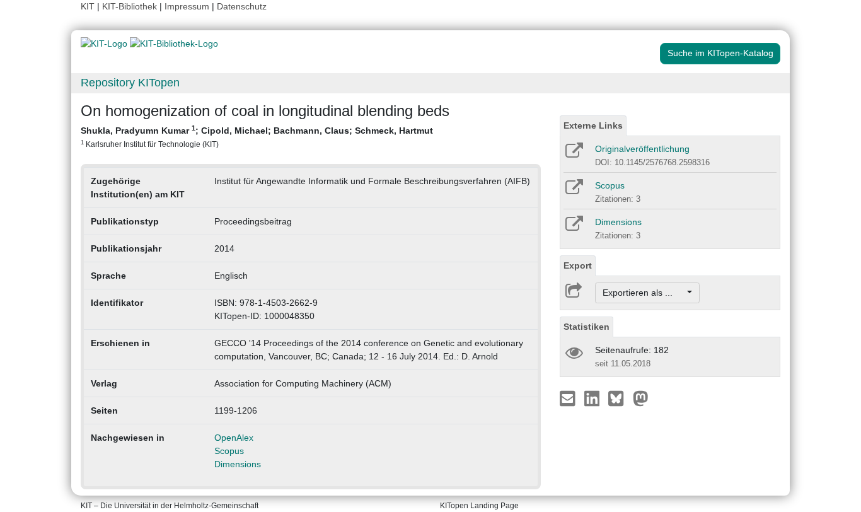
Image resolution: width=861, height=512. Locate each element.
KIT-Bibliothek (130, 6)
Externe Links (593, 125)
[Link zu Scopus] (573, 191)
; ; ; (257, 136)
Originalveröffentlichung (642, 149)
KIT (88, 6)
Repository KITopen (130, 82)
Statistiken (586, 327)
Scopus (229, 451)
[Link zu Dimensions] (573, 228)
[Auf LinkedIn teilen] (593, 398)
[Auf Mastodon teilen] (641, 398)
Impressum (187, 6)
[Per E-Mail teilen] (569, 398)
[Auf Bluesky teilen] (619, 398)
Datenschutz (242, 6)
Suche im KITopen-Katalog (720, 53)
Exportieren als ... (644, 293)
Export (577, 265)
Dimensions (237, 464)
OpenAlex (233, 438)
